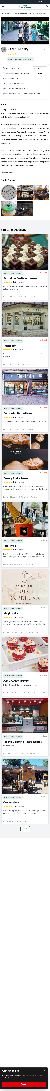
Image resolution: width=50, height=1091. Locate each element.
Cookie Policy (7, 1078)
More (25, 829)
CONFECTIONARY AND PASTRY (23, 13)
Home (7, 13)
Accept (24, 1084)
